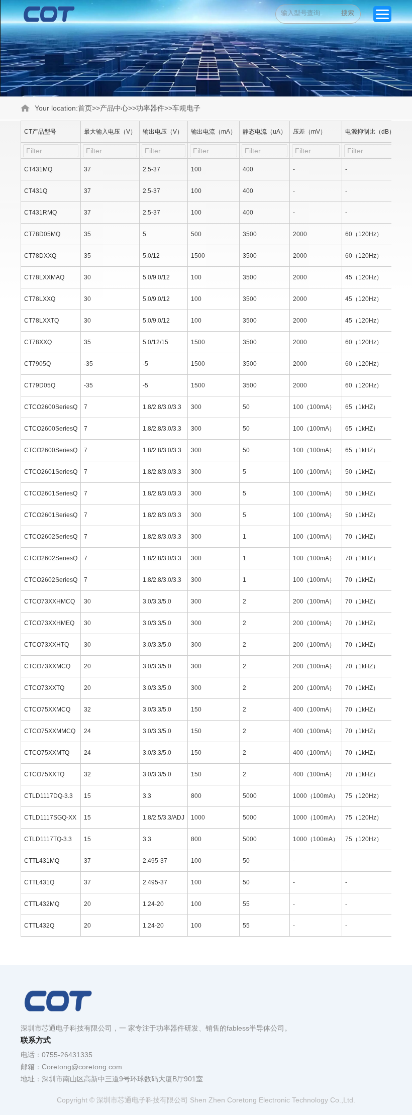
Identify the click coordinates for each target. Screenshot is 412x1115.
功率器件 (150, 108)
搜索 (347, 13)
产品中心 (114, 108)
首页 (85, 108)
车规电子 (186, 108)
